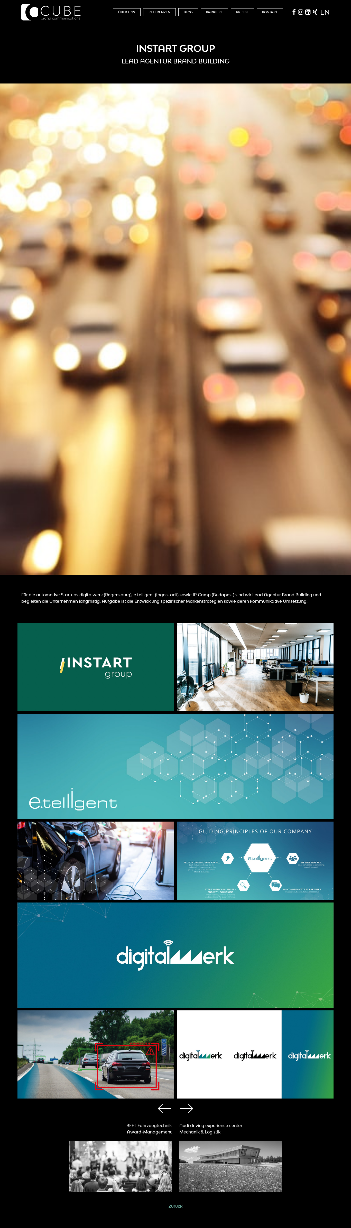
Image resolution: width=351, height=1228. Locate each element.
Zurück (175, 1206)
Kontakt (270, 12)
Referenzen (159, 12)
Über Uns (126, 12)
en (325, 12)
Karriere (214, 12)
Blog (188, 12)
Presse (242, 12)
